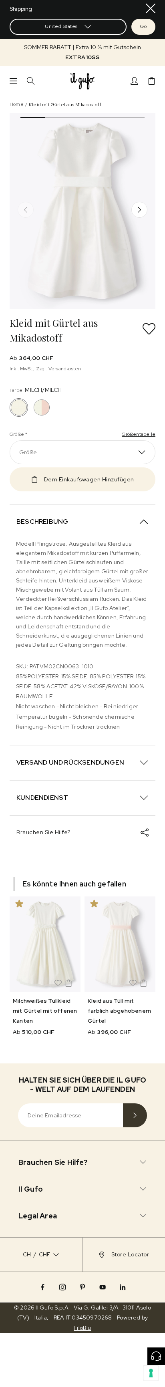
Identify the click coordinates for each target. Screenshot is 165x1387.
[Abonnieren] (135, 1115)
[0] (151, 81)
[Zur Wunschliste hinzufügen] (149, 328)
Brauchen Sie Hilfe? (43, 832)
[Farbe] (41, 407)
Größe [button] (28, 452)
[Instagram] (62, 1287)
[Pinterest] (82, 1287)
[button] (82, 52)
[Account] (134, 81)
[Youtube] (103, 1287)
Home (17, 104)
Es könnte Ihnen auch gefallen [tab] (74, 883)
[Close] (150, 8)
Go (143, 26)
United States (61, 26)
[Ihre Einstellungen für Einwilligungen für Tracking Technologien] (151, 1373)
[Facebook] (42, 1287)
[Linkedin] (123, 1287)
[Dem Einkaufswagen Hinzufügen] (68, 983)
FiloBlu (82, 1327)
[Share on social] (145, 833)
